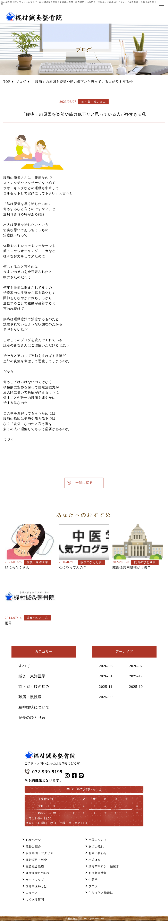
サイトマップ (35, 879)
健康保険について (38, 873)
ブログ (93, 886)
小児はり (95, 859)
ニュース (32, 892)
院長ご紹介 (33, 846)
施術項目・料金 (36, 859)
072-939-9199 (47, 771)
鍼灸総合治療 (35, 866)
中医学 (93, 879)
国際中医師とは (36, 886)
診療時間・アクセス (39, 853)
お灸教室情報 (98, 873)
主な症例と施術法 (101, 892)
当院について (98, 839)
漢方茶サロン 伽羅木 (104, 866)
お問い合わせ (86, 789)
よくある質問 (35, 899)
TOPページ (33, 839)
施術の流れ (96, 846)
